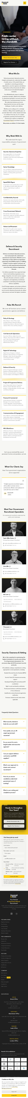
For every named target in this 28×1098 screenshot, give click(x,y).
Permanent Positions (6, 943)
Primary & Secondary (6, 956)
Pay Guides (3, 950)
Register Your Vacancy (9, 62)
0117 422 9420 (14, 1006)
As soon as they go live (14, 865)
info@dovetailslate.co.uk (14, 1007)
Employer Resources (6, 930)
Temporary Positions (6, 945)
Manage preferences (7, 1088)
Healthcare (3, 964)
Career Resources (5, 947)
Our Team (5, 977)
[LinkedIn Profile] (15, 538)
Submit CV (3, 941)
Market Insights (4, 933)
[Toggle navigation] (24, 2)
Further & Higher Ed (6, 958)
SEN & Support (4, 960)
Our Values (3, 975)
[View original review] (23, 481)
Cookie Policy (14, 1086)
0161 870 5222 (14, 1020)
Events (2, 979)
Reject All (14, 1091)
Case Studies (4, 928)
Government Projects (9, 120)
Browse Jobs (4, 939)
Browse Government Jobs (10, 57)
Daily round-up (15, 868)
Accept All (14, 1095)
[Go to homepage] (14, 896)
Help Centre (4, 986)
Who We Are (4, 973)
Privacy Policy (18, 883)
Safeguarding (4, 926)
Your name (9, 850)
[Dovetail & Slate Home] (5, 3)
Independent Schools (6, 962)
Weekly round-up (13, 872)
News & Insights (5, 981)
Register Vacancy (5, 922)
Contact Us (4, 984)
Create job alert (14, 876)
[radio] (4, 865)
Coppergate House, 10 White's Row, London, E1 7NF (14, 1043)
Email (5, 856)
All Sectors (3, 967)
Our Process (4, 924)
